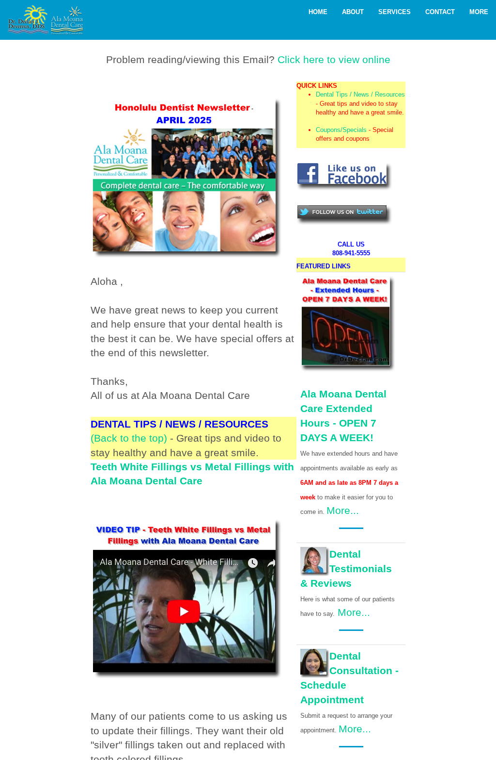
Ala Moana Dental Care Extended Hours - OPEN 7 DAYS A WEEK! (343, 415)
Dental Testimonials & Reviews (346, 568)
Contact (440, 12)
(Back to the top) (129, 438)
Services (394, 12)
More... (342, 510)
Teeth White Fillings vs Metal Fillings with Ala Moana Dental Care (192, 473)
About (353, 12)
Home (318, 12)
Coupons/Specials (341, 129)
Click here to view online (334, 59)
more (478, 12)
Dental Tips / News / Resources (360, 94)
